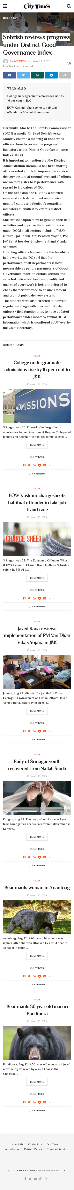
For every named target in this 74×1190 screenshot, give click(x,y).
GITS (62, 1170)
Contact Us (35, 1144)
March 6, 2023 (41, 61)
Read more (37, 445)
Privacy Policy (33, 1149)
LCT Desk (20, 61)
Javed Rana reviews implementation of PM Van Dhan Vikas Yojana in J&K (37, 635)
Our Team (52, 1144)
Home (6, 17)
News (16, 17)
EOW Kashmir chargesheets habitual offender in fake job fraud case (37, 502)
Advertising (12, 1149)
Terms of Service (57, 1149)
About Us (17, 1144)
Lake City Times (26, 1170)
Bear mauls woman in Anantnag (36, 887)
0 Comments (38, 473)
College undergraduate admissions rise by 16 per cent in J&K (37, 369)
